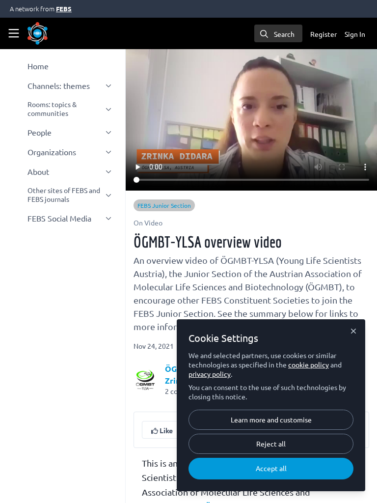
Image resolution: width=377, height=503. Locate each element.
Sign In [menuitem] (355, 33)
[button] (162, 430)
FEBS (64, 8)
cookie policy (308, 364)
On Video (148, 222)
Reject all (271, 443)
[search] (278, 33)
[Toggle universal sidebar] (13, 33)
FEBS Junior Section (164, 205)
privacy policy (209, 373)
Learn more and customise (271, 419)
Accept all (271, 468)
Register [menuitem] (323, 33)
